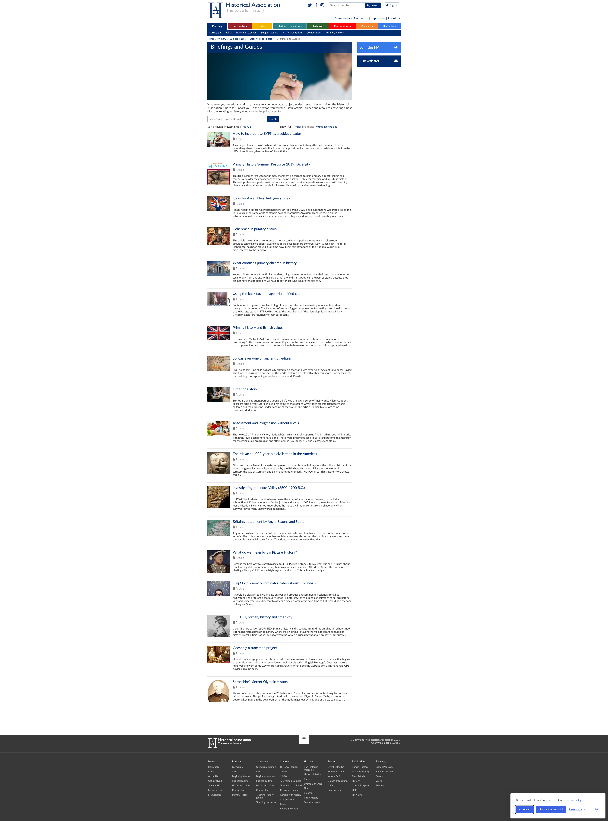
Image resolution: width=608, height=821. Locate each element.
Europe (379, 776)
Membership (343, 18)
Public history (311, 798)
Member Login (215, 790)
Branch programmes (338, 781)
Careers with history (290, 795)
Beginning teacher (246, 32)
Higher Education (290, 26)
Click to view (279, 145)
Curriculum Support (266, 767)
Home (210, 39)
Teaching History (360, 771)
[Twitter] (310, 5)
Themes (308, 779)
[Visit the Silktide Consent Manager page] (596, 809)
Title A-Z (246, 126)
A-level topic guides (290, 781)
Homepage (213, 767)
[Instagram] (322, 5)
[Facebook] (316, 5)
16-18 (283, 776)
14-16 (283, 771)
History (356, 781)
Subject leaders (269, 32)
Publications (342, 26)
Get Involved (215, 781)
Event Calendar (336, 767)
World (379, 781)
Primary (217, 26)
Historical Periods (313, 774)
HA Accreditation (292, 32)
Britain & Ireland (384, 771)
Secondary (239, 26)
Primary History (335, 32)
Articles (297, 126)
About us (394, 18)
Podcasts (367, 26)
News (211, 771)
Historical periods (289, 767)
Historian (318, 26)
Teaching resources (266, 802)
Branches (389, 26)
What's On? (334, 776)
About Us (213, 776)
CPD (228, 32)
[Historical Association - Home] (229, 747)
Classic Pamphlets (361, 785)
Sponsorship (334, 790)
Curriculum (215, 32)
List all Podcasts (384, 767)
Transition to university (292, 785)
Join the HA (214, 785)
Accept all (524, 809)
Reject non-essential (551, 809)
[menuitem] (217, 26)
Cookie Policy (573, 800)
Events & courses (289, 809)
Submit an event (312, 802)
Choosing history (289, 790)
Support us (378, 18)
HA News (357, 795)
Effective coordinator (261, 39)
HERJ (355, 790)
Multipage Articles (326, 126)
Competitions (314, 32)
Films (283, 804)
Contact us (361, 18)
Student (262, 26)
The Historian (359, 776)
